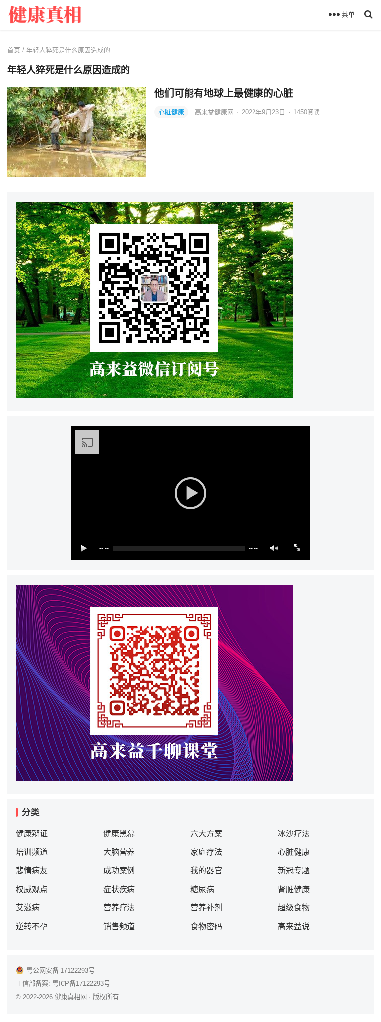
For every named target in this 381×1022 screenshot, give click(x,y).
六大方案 (206, 834)
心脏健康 (171, 112)
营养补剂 (206, 907)
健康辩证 (32, 834)
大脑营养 (119, 852)
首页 (13, 50)
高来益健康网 (215, 112)
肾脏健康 (294, 889)
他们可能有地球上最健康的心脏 (223, 93)
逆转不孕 (32, 926)
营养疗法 (119, 907)
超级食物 (294, 907)
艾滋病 (28, 907)
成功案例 (119, 870)
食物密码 (206, 926)
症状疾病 (119, 889)
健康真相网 (71, 997)
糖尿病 (202, 889)
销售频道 (119, 926)
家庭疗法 (206, 852)
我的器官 (206, 870)
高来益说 (294, 926)
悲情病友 (32, 870)
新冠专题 (294, 870)
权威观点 (32, 889)
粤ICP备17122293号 (81, 983)
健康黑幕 (119, 834)
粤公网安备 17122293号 (60, 970)
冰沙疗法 (294, 834)
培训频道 (32, 852)
